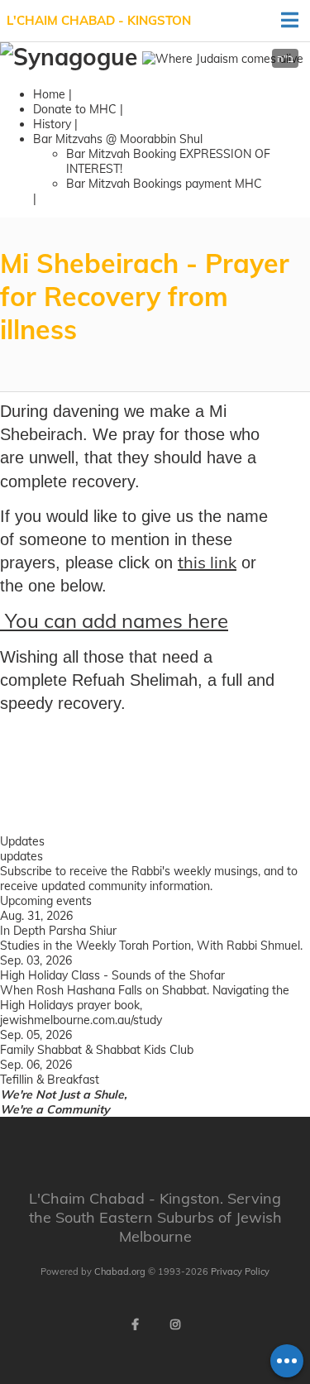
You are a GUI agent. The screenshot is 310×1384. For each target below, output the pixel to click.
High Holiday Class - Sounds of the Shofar (112, 975)
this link (207, 562)
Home (49, 94)
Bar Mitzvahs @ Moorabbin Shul (118, 139)
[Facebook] (135, 1324)
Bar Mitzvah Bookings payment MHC (164, 183)
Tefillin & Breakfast (49, 1079)
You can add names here (114, 620)
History (52, 124)
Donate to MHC (75, 109)
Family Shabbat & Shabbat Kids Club (96, 1049)
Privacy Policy (240, 1271)
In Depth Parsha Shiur (58, 930)
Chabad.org (119, 1271)
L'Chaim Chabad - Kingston (99, 20)
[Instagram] (175, 1324)
